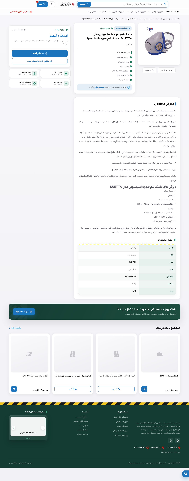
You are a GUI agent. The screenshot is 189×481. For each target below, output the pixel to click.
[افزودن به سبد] (144, 389)
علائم (104, 11)
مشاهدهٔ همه (16, 328)
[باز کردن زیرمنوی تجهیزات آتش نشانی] (128, 12)
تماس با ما (92, 11)
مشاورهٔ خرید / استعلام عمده (38, 61)
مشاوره (148, 70)
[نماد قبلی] (43, 428)
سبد (39, 3)
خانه (178, 19)
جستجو (83, 4)
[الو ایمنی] (175, 4)
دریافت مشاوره (22, 311)
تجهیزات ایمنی (157, 11)
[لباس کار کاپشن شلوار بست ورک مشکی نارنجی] (116, 363)
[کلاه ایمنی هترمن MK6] (159, 363)
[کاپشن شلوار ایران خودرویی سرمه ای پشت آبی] (72, 363)
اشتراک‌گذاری (165, 70)
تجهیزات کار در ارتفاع (120, 431)
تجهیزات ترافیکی (118, 11)
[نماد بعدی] (13, 428)
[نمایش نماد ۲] (29, 438)
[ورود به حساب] (52, 4)
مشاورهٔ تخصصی (82, 417)
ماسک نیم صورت (145, 19)
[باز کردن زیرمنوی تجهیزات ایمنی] (149, 12)
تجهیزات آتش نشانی (138, 11)
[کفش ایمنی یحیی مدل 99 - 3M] (29, 363)
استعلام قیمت (38, 53)
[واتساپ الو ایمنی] (170, 440)
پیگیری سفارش (82, 434)
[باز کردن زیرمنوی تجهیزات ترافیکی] (110, 12)
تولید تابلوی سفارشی (80, 421)
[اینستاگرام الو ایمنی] (177, 440)
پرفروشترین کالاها (121, 435)
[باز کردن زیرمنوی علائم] (100, 12)
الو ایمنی (95, 228)
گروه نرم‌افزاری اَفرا (14, 463)
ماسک (157, 19)
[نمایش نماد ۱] (27, 438)
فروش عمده (83, 425)
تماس (114, 388)
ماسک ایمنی (168, 169)
